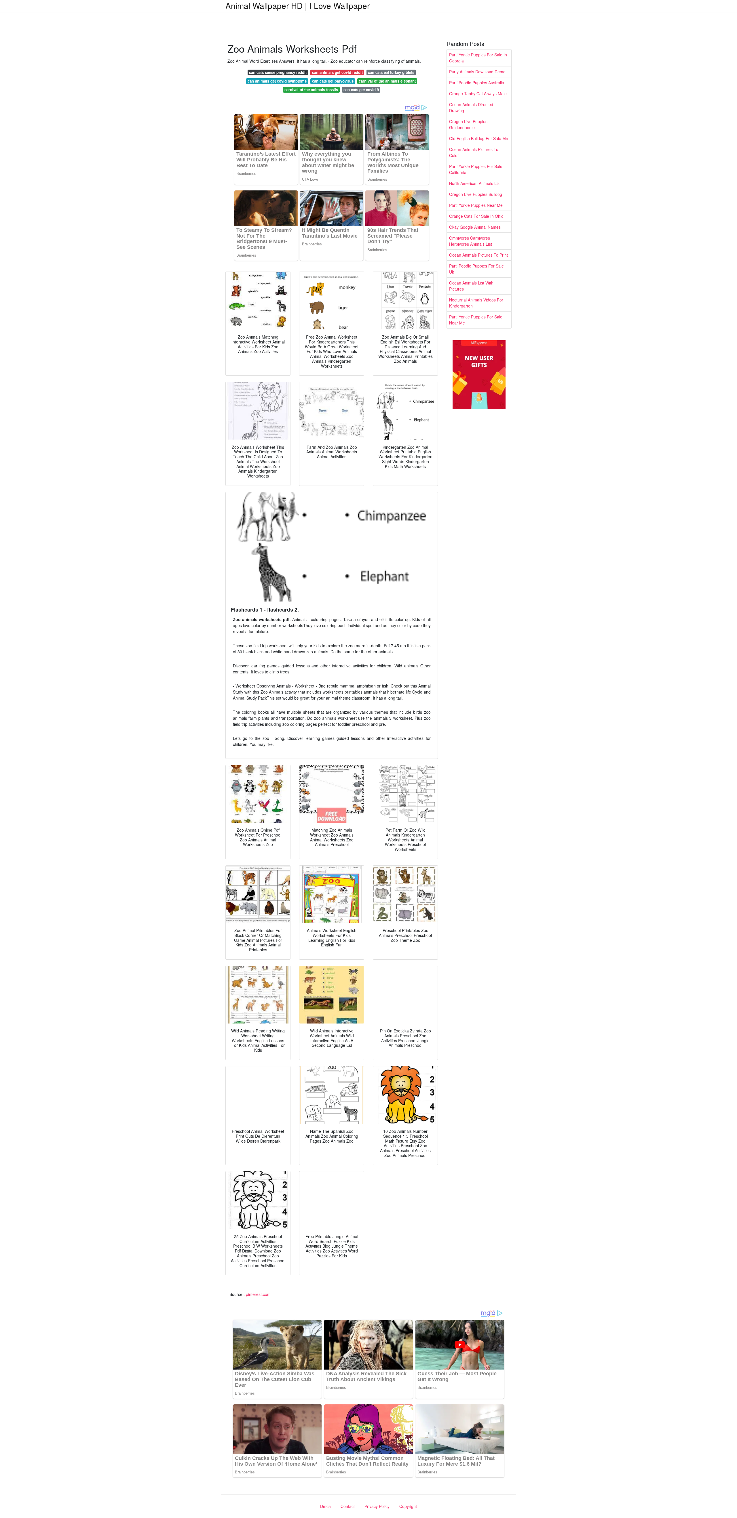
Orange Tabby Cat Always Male (478, 93)
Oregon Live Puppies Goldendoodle (468, 124)
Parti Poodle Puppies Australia (476, 82)
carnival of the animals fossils (311, 89)
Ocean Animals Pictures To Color (473, 152)
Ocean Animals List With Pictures (471, 286)
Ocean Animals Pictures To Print (478, 255)
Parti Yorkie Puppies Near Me (476, 205)
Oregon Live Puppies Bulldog (475, 194)
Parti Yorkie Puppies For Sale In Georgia (478, 58)
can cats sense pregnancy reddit (278, 72)
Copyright (408, 1506)
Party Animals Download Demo (477, 72)
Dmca (325, 1506)
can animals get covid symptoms (277, 81)
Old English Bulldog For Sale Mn (478, 138)
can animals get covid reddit (337, 72)
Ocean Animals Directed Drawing (471, 107)
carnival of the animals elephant (387, 81)
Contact (348, 1506)
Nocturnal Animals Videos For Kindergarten (476, 303)
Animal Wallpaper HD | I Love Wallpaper (297, 5)
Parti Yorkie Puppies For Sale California (475, 169)
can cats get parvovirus (333, 81)
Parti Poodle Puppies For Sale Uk (476, 269)
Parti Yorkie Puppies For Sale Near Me (475, 320)
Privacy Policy (377, 1506)
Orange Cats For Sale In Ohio (476, 216)
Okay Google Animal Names (475, 227)
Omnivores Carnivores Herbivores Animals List (470, 241)
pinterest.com (258, 1294)
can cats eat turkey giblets (391, 72)
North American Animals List (475, 183)
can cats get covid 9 (361, 89)
